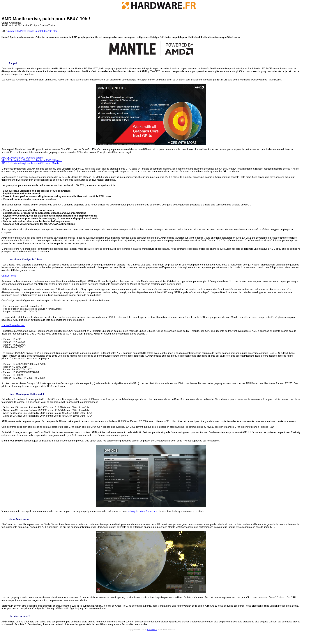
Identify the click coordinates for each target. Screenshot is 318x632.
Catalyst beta (8, 275)
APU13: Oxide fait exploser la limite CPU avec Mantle (30, 163)
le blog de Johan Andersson (143, 511)
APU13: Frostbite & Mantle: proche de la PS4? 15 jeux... (31, 160)
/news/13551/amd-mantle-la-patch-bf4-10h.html (32, 31)
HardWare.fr (152, 630)
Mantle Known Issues (13, 325)
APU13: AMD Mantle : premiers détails (22, 157)
